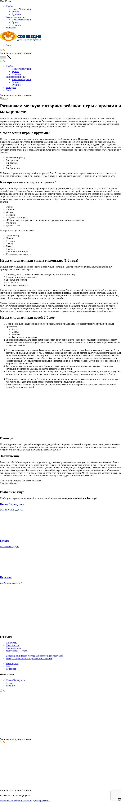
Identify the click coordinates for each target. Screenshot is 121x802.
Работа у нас (12, 663)
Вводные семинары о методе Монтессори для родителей (34, 655)
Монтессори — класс (16, 650)
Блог (8, 666)
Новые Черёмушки (21, 9)
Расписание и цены (16, 17)
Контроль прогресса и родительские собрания (29, 658)
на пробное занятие (15, 53)
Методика (11, 27)
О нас (9, 45)
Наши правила (13, 648)
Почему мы (11, 642)
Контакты (11, 668)
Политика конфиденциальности (16, 800)
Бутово (15, 11)
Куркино (16, 14)
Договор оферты (41, 800)
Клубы (9, 6)
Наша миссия (12, 645)
